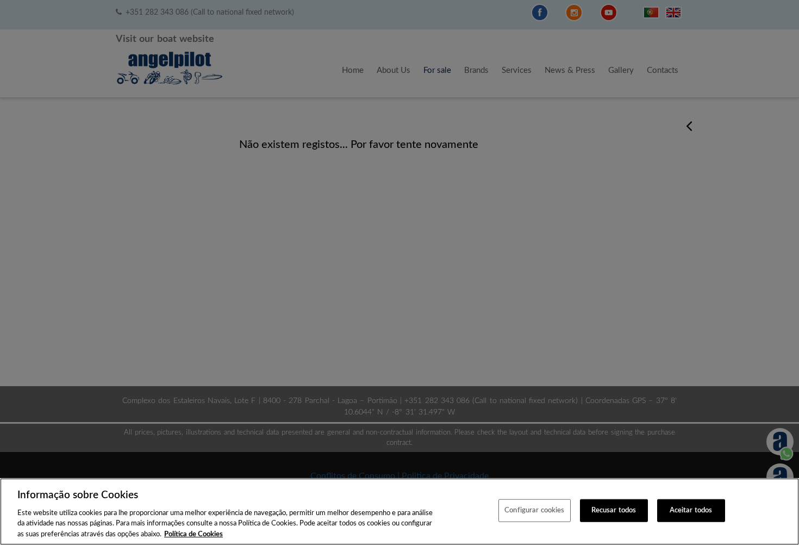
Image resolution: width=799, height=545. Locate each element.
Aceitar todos (691, 510)
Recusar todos (613, 510)
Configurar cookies (534, 510)
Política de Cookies (193, 533)
